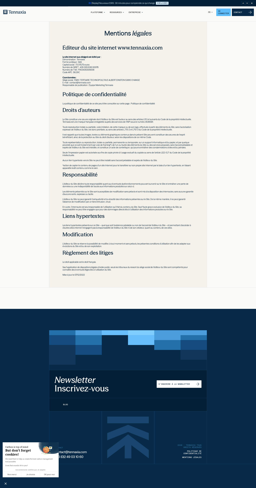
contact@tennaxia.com (80, 82)
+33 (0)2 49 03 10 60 (69, 457)
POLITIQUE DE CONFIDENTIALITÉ (192, 452)
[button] (98, 12)
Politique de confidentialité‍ (143, 103)
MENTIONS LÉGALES (191, 457)
